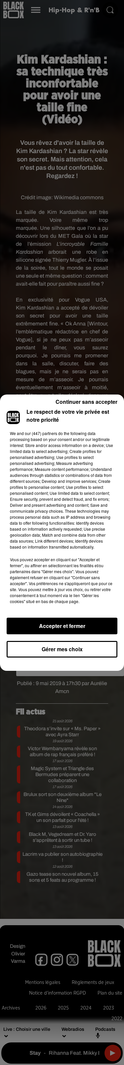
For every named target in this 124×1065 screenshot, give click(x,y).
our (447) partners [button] (41, 433)
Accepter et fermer (62, 626)
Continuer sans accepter (86, 401)
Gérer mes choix (62, 649)
